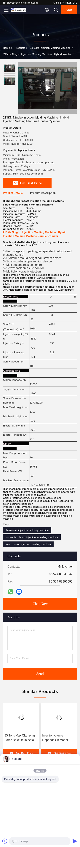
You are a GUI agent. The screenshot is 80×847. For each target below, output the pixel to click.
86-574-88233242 (66, 2)
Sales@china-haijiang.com (22, 2)
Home (6, 47)
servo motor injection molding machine (28, 544)
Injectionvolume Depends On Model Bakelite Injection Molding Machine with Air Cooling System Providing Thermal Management (58, 738)
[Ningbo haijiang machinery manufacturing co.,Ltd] (18, 9)
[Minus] (75, 759)
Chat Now (40, 604)
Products (20, 47)
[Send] (75, 841)
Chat (69, 9)
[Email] (19, 591)
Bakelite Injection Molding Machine (50, 47)
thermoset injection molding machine (27, 530)
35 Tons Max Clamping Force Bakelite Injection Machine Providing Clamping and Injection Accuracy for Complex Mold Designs (20, 738)
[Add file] (4, 841)
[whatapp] (10, 591)
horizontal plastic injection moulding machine (32, 537)
